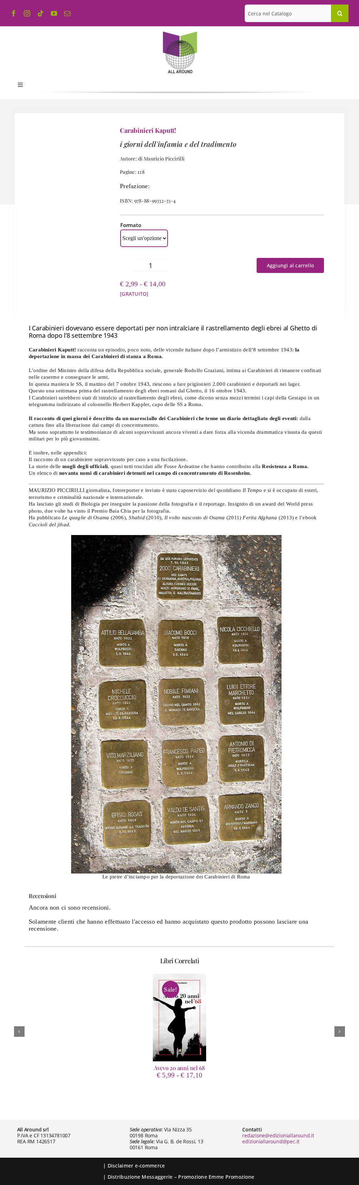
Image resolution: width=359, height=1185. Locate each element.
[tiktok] (41, 13)
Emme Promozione (231, 1176)
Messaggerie (157, 1176)
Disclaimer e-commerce (136, 1165)
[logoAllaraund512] (180, 33)
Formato (130, 224)
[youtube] (54, 13)
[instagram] (27, 13)
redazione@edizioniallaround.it (278, 1135)
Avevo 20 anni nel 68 (179, 1067)
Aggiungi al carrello (290, 265)
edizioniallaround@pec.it (270, 1141)
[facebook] (14, 13)
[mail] (67, 13)
